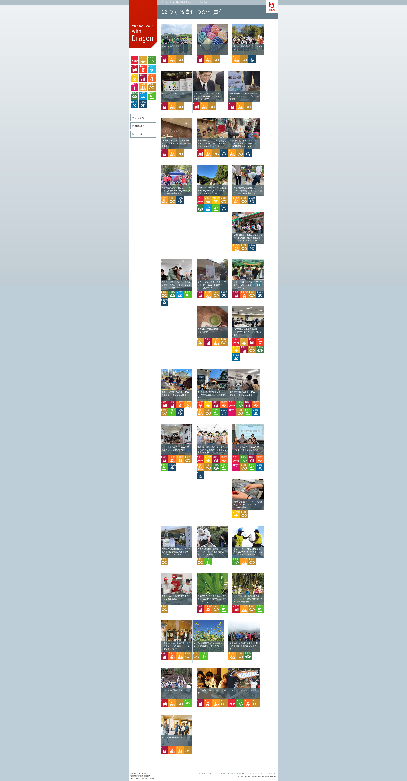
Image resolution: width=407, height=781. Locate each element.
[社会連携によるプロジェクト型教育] (212, 669)
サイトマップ (256, 773)
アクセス (265, 773)
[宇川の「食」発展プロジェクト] (176, 72)
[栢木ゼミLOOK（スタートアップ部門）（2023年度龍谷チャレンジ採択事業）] (248, 261)
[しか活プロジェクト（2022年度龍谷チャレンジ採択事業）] (176, 425)
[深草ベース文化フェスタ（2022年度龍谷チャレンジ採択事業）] (176, 370)
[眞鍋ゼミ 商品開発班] (176, 25)
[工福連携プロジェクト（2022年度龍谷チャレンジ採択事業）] (244, 370)
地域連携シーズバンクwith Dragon (143, 24)
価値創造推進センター (185, 2)
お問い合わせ (165, 2)
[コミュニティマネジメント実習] (244, 669)
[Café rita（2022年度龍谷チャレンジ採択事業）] (212, 308)
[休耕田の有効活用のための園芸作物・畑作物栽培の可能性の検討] (208, 622)
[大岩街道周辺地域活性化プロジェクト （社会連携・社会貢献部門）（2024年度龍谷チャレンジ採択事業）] (176, 166)
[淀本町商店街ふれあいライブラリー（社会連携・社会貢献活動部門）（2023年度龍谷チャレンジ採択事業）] (248, 213)
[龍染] (212, 25)
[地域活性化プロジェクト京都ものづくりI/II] (176, 716)
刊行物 (138, 134)
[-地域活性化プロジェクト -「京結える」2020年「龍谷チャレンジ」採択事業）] (248, 480)
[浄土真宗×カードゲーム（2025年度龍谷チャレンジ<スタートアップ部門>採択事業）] (208, 72)
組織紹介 (139, 126)
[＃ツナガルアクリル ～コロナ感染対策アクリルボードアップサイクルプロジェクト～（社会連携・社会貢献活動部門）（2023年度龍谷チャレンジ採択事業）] (176, 261)
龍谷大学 (203, 2)
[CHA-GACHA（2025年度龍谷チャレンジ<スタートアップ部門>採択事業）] (176, 119)
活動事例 (139, 117)
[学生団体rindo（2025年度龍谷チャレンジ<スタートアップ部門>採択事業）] (244, 72)
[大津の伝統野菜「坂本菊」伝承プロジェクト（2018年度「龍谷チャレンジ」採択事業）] (212, 528)
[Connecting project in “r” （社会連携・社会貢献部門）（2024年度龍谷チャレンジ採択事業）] (212, 166)
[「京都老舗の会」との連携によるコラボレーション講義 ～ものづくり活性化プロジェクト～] (176, 622)
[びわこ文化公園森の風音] (176, 669)
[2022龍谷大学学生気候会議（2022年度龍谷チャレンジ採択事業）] (248, 308)
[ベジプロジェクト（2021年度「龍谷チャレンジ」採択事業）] (248, 425)
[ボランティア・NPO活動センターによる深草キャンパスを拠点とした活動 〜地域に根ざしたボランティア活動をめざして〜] (248, 528)
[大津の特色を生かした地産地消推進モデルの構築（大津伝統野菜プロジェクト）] (212, 575)
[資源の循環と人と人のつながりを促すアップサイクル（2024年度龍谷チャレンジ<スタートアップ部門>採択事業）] (212, 119)
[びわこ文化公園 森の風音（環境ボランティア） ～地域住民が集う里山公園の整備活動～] (248, 575)
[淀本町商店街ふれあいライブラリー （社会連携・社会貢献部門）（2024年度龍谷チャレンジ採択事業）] (244, 119)
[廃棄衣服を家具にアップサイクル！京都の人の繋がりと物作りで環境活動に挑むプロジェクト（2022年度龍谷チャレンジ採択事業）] (212, 425)
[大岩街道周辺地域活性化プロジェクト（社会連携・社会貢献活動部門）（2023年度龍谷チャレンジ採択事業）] (248, 166)
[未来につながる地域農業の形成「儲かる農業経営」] (176, 575)
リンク (272, 773)
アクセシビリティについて (240, 773)
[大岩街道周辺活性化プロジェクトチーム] (248, 25)
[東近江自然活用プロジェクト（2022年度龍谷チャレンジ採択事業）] (212, 370)
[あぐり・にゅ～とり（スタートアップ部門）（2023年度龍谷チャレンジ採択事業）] (212, 261)
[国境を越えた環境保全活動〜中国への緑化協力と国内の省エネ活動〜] (244, 622)
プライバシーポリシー (221, 773)
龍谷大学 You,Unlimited (272, 6)
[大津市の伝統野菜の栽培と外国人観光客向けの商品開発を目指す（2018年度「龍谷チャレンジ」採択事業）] (176, 528)
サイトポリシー (205, 773)
